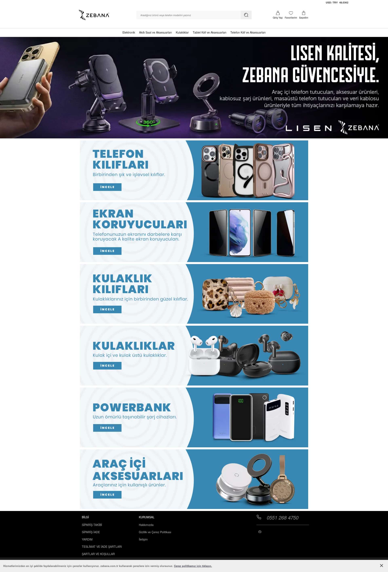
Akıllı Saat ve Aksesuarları (155, 32)
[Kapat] (381, 566)
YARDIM (87, 539)
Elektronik (128, 32)
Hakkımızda (146, 525)
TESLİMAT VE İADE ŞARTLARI (102, 547)
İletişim (143, 539)
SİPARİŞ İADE (91, 532)
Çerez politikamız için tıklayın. (193, 566)
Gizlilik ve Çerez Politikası (155, 532)
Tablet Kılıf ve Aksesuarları (209, 32)
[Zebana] (94, 15)
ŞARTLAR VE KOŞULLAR (98, 554)
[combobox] (188, 15)
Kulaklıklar (182, 32)
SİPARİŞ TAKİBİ (92, 525)
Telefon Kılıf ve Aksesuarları (248, 32)
